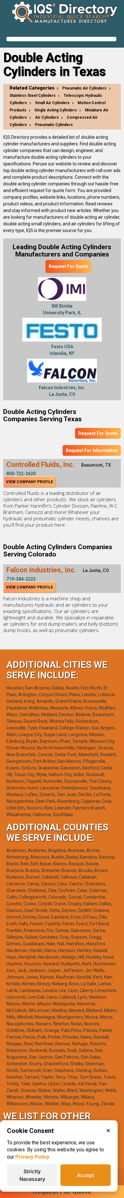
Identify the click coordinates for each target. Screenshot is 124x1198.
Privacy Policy (32, 1157)
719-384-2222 (21, 579)
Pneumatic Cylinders (54, 125)
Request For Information (92, 450)
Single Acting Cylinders (55, 110)
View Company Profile (29, 482)
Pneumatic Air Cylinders (84, 88)
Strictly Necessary (32, 1175)
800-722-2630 (21, 473)
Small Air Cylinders (52, 103)
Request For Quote (68, 266)
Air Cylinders (47, 117)
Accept (85, 1175)
